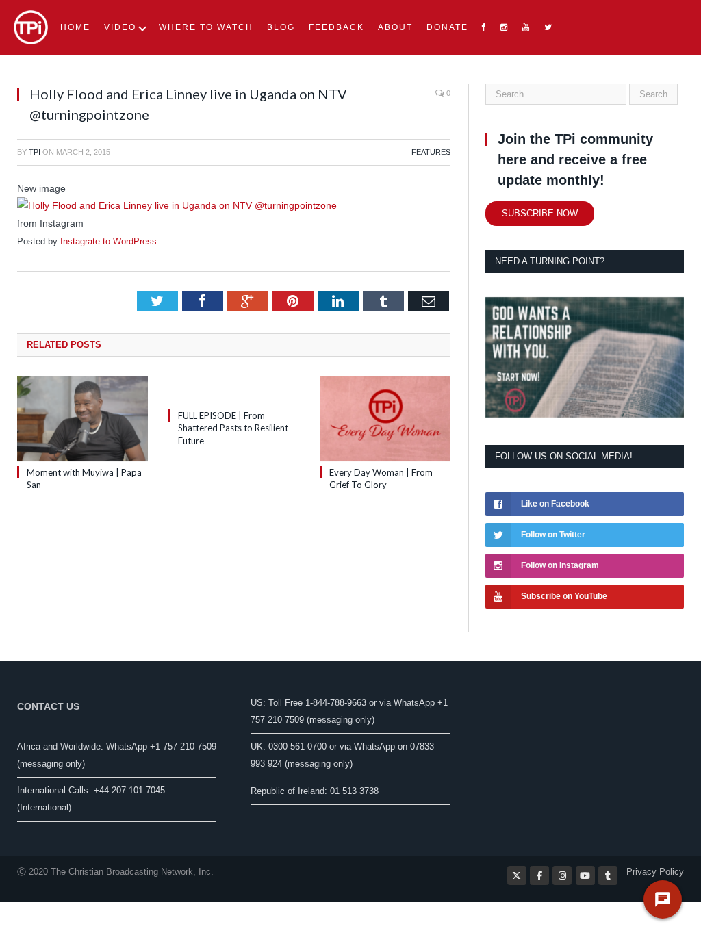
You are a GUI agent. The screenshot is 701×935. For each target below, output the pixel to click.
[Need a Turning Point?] (584, 414)
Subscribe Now (540, 213)
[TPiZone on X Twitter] (516, 875)
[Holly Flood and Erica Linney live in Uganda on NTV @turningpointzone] (177, 205)
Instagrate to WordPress (108, 241)
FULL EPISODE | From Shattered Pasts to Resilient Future (233, 428)
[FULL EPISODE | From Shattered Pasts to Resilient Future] (233, 390)
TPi (34, 152)
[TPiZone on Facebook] (539, 875)
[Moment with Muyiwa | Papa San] (82, 418)
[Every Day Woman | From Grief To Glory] (385, 418)
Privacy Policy (655, 872)
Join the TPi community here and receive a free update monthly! (575, 159)
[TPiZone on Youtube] (585, 875)
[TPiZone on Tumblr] (607, 875)
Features (430, 152)
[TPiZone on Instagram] (562, 875)
